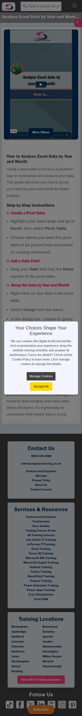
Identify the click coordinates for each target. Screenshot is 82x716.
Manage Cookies (41, 376)
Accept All (41, 386)
